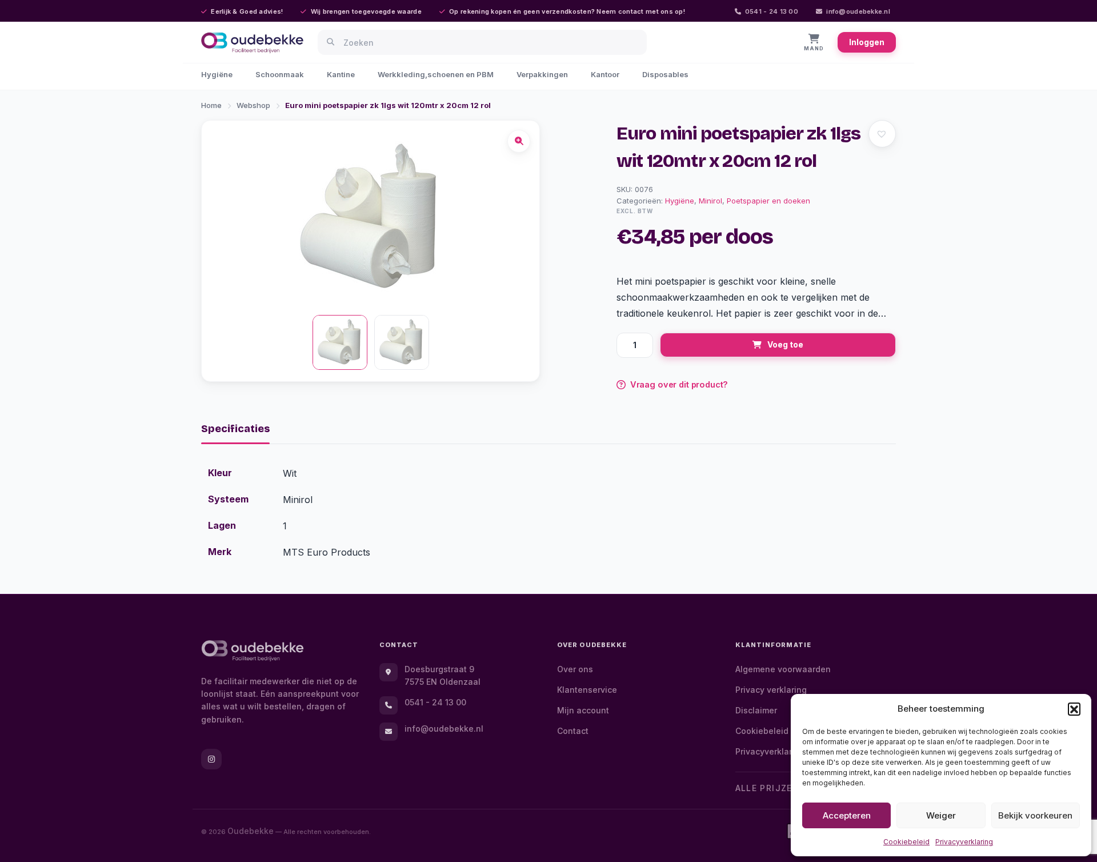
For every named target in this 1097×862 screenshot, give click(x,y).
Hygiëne (217, 74)
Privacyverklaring (964, 841)
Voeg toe (785, 344)
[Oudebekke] (252, 650)
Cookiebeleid (906, 841)
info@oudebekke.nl (858, 11)
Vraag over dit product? (679, 384)
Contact (572, 731)
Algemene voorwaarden (783, 669)
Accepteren (847, 815)
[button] (1074, 709)
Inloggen (866, 42)
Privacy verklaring (771, 690)
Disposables (665, 74)
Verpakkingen (542, 74)
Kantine (341, 74)
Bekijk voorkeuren (1035, 815)
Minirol (710, 200)
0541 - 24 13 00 (771, 11)
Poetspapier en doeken (768, 200)
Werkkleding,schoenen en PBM (436, 74)
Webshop (253, 105)
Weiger (941, 815)
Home (211, 105)
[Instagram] (211, 759)
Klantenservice (587, 690)
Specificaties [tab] (235, 428)
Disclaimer (756, 710)
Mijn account (583, 710)
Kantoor (605, 74)
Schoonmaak (279, 74)
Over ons (575, 669)
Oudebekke (250, 831)
